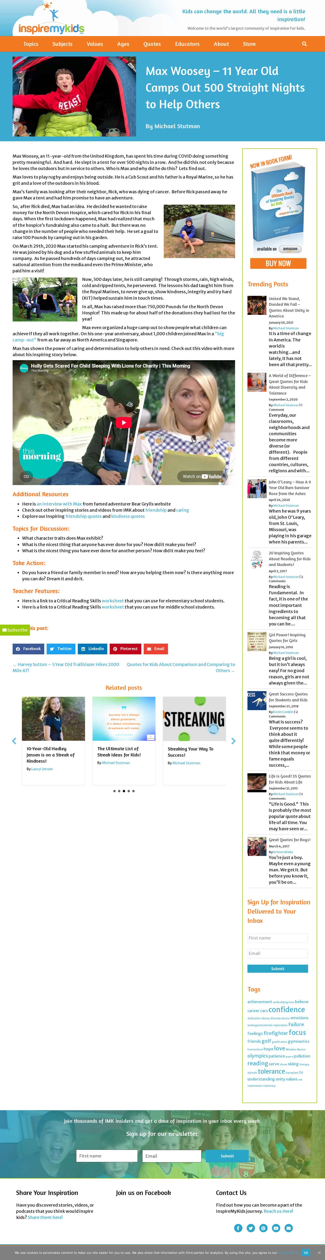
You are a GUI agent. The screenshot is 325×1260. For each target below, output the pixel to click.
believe (302, 1001)
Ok (306, 1253)
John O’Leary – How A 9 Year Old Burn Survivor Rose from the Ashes (290, 487)
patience (277, 1056)
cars (264, 1010)
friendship (156, 510)
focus (297, 1033)
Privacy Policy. (288, 1253)
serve (274, 1064)
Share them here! (45, 1217)
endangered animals (260, 1025)
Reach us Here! (278, 1211)
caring (182, 510)
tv (301, 1072)
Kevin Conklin (283, 712)
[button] (14, 741)
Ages (123, 43)
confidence (287, 1009)
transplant (292, 1072)
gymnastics (299, 1041)
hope (268, 1049)
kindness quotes (128, 516)
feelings (255, 1033)
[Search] (304, 44)
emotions (300, 1017)
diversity (275, 1018)
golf (266, 1041)
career (253, 1010)
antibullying (280, 1002)
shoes (283, 1064)
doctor (285, 1018)
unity (280, 1079)
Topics (30, 43)
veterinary (269, 1085)
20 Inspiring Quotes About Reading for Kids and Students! (290, 558)
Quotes (152, 43)
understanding (261, 1079)
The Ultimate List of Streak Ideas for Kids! (118, 752)
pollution (302, 1056)
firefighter (276, 1033)
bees (291, 1002)
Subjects (63, 43)
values (292, 1079)
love (279, 1048)
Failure (296, 1024)
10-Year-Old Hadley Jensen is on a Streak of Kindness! (50, 755)
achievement (259, 1001)
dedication (254, 1018)
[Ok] (319, 1252)
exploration (280, 1025)
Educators (187, 43)
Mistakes (291, 1049)
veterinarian (254, 1085)
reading (257, 1063)
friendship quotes (83, 516)
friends (254, 1041)
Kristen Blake (283, 852)
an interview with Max (59, 504)
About (221, 43)
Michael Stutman (177, 126)
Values (95, 43)
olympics (257, 1056)
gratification (279, 1041)
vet (300, 1079)
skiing (293, 1064)
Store (249, 43)
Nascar (301, 1049)
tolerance (271, 1071)
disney (265, 1018)
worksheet (113, 601)
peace (289, 1056)
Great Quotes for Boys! (289, 839)
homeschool (255, 1049)
